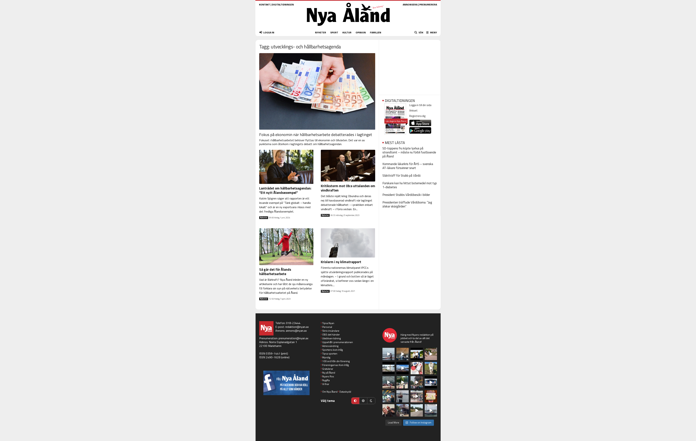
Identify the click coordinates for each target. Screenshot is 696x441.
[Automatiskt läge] (355, 400)
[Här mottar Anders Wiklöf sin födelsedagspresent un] (388, 396)
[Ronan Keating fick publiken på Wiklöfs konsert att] (417, 382)
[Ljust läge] (363, 400)
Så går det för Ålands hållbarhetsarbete (275, 271)
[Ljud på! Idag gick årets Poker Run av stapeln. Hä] (431, 410)
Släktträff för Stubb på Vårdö (401, 175)
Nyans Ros (328, 376)
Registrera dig (417, 116)
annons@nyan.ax (296, 330)
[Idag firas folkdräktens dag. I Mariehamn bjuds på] (388, 382)
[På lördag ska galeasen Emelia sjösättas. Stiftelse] (402, 410)
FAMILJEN (375, 32)
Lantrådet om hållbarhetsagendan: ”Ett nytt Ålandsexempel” (285, 190)
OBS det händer (331, 334)
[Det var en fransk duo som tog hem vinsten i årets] (388, 368)
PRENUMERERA (428, 4)
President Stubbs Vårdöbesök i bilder (406, 194)
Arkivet (413, 110)
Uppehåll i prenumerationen (337, 342)
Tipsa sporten (329, 353)
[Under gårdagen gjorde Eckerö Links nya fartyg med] (402, 368)
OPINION (361, 32)
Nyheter (263, 217)
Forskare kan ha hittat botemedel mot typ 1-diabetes (409, 185)
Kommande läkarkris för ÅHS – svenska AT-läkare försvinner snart (407, 166)
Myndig (326, 357)
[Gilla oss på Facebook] (286, 383)
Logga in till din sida (420, 105)
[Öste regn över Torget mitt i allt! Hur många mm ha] (417, 396)
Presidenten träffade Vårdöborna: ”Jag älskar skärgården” (407, 204)
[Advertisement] (409, 66)
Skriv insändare (330, 331)
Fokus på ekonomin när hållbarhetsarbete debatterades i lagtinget (315, 134)
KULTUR (346, 32)
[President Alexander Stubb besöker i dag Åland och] (431, 354)
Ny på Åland (328, 372)
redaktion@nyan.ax (297, 327)
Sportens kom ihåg (332, 350)
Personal (327, 327)
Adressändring (330, 346)
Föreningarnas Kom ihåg (335, 365)
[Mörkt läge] (371, 400)
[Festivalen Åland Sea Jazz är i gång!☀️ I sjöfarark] (402, 354)
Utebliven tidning (331, 338)
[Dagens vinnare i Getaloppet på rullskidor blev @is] (417, 410)
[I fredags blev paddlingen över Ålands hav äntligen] (388, 354)
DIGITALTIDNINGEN (283, 4)
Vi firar (325, 384)
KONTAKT (264, 4)
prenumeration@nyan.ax (293, 338)
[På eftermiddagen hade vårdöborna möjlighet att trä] (417, 354)
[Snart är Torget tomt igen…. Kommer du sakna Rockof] (402, 382)
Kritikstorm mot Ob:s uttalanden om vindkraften (348, 188)
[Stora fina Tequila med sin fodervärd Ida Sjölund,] (431, 368)
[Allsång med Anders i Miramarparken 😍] (431, 382)
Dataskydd (345, 391)
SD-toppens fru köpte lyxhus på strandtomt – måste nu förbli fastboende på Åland (409, 152)
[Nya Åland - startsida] (348, 27)
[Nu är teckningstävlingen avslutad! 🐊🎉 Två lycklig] (431, 396)
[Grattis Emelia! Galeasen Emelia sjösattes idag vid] (402, 396)
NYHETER (320, 32)
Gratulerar (327, 369)
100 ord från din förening (336, 361)
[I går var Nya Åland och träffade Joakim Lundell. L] (388, 410)
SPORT (334, 32)
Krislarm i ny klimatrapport (341, 261)
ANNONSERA (410, 4)
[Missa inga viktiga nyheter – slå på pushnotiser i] (417, 368)
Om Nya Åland (329, 391)
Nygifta (326, 380)
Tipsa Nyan (328, 323)
